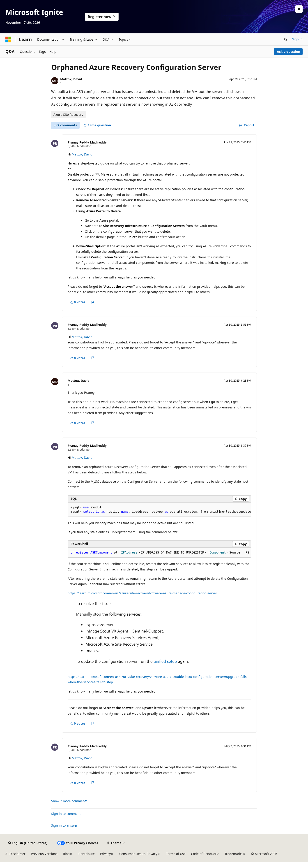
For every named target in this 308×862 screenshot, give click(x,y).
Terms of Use (176, 854)
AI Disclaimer (15, 854)
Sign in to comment (66, 813)
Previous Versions (44, 854)
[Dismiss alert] (299, 9)
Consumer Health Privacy (138, 854)
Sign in (297, 39)
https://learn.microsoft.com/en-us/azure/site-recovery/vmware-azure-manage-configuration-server (142, 593)
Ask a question (288, 51)
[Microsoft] (8, 39)
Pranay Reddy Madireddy (87, 142)
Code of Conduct (203, 854)
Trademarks (233, 854)
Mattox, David (71, 79)
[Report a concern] (93, 302)
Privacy (105, 854)
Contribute (86, 854)
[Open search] (285, 39)
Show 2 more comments (69, 801)
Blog (66, 854)
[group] (159, 510)
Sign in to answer (64, 825)
